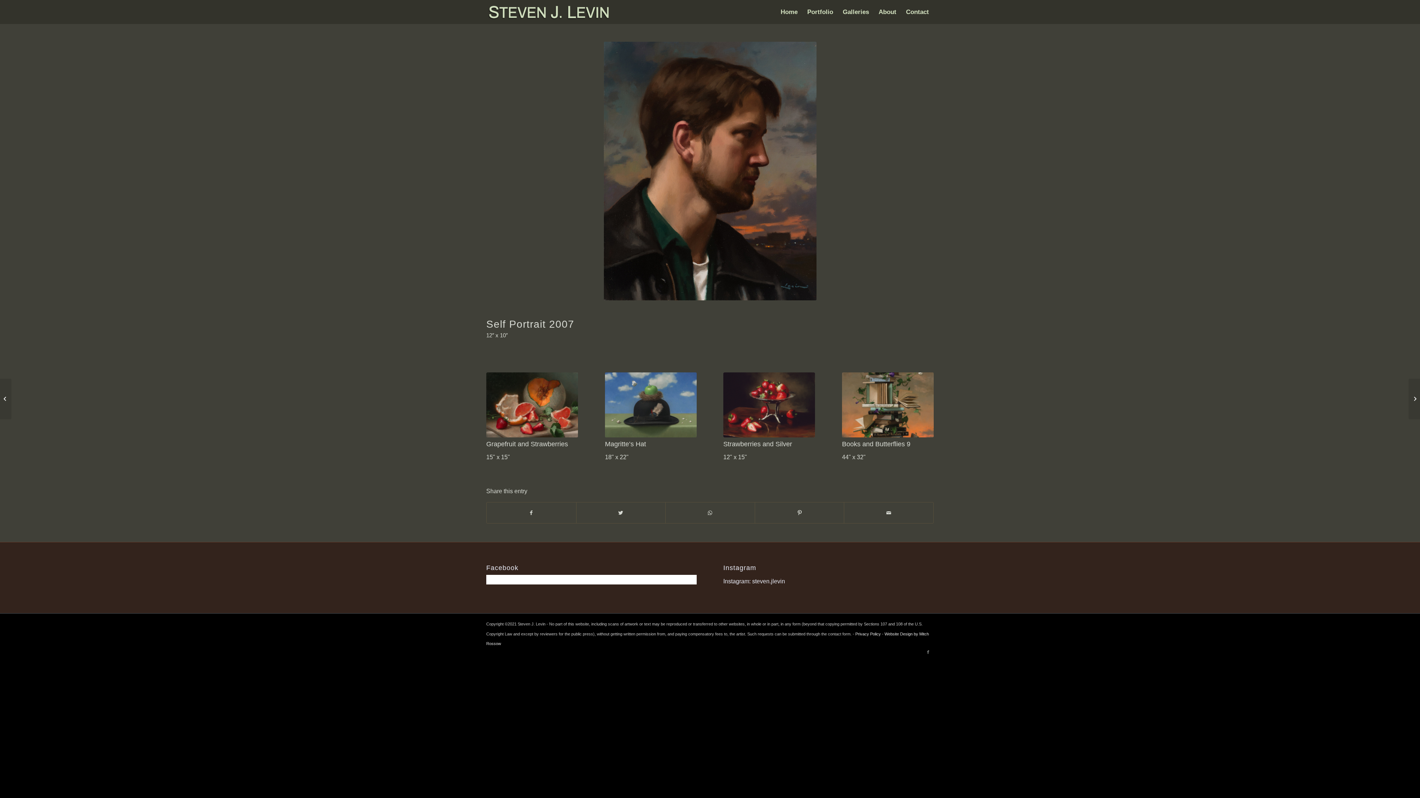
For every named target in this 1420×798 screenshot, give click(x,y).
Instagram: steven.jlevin (754, 581)
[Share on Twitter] (621, 512)
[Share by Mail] (888, 512)
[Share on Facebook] (531, 512)
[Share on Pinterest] (799, 512)
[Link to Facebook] (928, 652)
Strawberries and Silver (757, 444)
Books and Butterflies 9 (876, 444)
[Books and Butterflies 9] (888, 404)
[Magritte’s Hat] (651, 404)
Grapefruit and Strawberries (527, 444)
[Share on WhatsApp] (710, 512)
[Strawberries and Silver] (769, 404)
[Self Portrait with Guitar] (1414, 399)
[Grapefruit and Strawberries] (532, 404)
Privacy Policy (868, 634)
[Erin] (5, 399)
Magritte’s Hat (625, 444)
